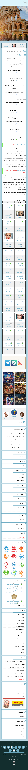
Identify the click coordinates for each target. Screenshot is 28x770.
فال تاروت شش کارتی (20, 635)
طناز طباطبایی (20, 310)
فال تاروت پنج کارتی (20, 632)
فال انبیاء (22, 466)
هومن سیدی (20, 224)
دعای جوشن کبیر (21, 507)
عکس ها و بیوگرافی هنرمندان (18, 737)
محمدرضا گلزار (20, 240)
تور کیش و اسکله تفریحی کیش (18, 673)
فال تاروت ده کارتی (20, 641)
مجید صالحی (20, 208)
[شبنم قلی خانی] (6, 46)
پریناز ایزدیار (8, 285)
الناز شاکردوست (8, 345)
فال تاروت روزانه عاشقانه (19, 647)
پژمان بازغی (8, 278)
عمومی (18, 423)
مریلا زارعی (8, 298)
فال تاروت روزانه (21, 615)
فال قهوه (22, 475)
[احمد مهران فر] (21, 46)
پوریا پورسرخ (20, 345)
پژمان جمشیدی (20, 304)
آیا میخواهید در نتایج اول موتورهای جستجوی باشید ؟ (14, 676)
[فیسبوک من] (15, 747)
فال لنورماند (22, 731)
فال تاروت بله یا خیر (20, 650)
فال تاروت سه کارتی (20, 626)
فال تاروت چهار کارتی (20, 629)
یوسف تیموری (8, 326)
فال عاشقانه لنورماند (20, 728)
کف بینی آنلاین (21, 489)
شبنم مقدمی (20, 259)
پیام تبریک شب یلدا (20, 697)
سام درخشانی (20, 253)
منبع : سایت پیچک (22, 197)
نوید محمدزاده (20, 326)
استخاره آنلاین (21, 457)
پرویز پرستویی (20, 272)
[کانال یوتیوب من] (14, 750)
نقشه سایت (10, 759)
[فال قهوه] (20, 389)
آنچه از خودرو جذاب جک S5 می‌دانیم (17, 667)
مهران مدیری (20, 291)
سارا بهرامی (20, 333)
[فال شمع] (8, 389)
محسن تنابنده (8, 217)
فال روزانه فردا (21, 734)
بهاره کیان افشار (8, 304)
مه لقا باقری (20, 285)
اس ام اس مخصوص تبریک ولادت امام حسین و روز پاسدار (13, 442)
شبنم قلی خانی (20, 278)
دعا (23, 510)
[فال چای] (20, 400)
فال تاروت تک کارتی (20, 623)
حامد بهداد (8, 266)
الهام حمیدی (8, 240)
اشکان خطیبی (20, 266)
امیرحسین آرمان (8, 253)
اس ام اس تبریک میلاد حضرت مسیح (17, 433)
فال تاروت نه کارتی (20, 638)
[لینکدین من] (10, 750)
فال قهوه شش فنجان (20, 480)
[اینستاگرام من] (12, 747)
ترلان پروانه (20, 320)
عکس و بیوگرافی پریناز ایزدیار (13, 11)
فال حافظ (22, 688)
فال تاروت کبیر (21, 618)
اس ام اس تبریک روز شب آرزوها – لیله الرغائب (15, 436)
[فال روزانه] (8, 377)
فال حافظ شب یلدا (20, 694)
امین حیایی (8, 259)
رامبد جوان (8, 333)
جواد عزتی (8, 291)
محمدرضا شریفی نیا (8, 352)
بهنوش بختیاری (8, 208)
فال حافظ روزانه (21, 691)
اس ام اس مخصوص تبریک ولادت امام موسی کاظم (15, 439)
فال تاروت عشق (21, 644)
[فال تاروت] (20, 377)
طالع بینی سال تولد (20, 606)
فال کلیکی (22, 519)
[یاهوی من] (23, 747)
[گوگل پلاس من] (17, 750)
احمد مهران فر (8, 230)
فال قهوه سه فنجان (20, 478)
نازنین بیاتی (8, 272)
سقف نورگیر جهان (20, 670)
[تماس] (8, 747)
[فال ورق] (8, 400)
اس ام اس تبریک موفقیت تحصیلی (18, 448)
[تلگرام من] (19, 747)
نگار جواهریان (20, 230)
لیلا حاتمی (20, 246)
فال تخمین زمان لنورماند (19, 725)
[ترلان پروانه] (14, 46)
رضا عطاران (20, 352)
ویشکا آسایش (20, 339)
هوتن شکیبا (8, 246)
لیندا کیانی (8, 224)
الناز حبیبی (8, 310)
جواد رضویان (20, 217)
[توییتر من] (4, 747)
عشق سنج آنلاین (21, 528)
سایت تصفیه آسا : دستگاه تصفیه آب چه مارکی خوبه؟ (14, 661)
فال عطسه (22, 716)
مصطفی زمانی (20, 298)
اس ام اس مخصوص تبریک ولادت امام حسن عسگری (14, 445)
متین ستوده (8, 339)
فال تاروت (22, 652)
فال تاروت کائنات (21, 620)
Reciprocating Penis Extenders (19, 664)
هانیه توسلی (8, 320)
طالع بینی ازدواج (14, 417)
